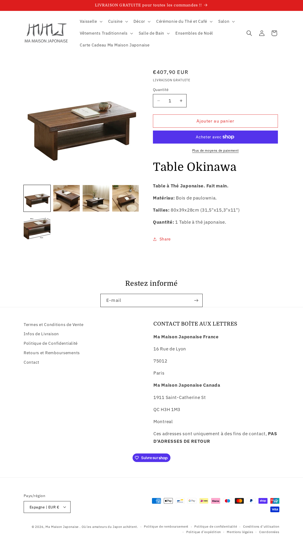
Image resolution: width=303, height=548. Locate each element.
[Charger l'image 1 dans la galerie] (37, 198)
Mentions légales (240, 532)
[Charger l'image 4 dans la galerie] (125, 198)
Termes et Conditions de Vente (54, 324)
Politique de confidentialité (215, 526)
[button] (90, 21)
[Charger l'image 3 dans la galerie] (96, 198)
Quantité (161, 89)
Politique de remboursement (166, 526)
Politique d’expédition (203, 532)
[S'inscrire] (196, 300)
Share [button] (165, 239)
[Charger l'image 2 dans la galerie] (66, 198)
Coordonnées (269, 532)
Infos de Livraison (41, 333)
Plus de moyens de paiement (215, 150)
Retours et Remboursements (52, 352)
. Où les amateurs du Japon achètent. (109, 527)
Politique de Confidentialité (51, 343)
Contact (31, 362)
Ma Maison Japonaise (62, 527)
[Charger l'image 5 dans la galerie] (37, 227)
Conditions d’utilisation (261, 526)
